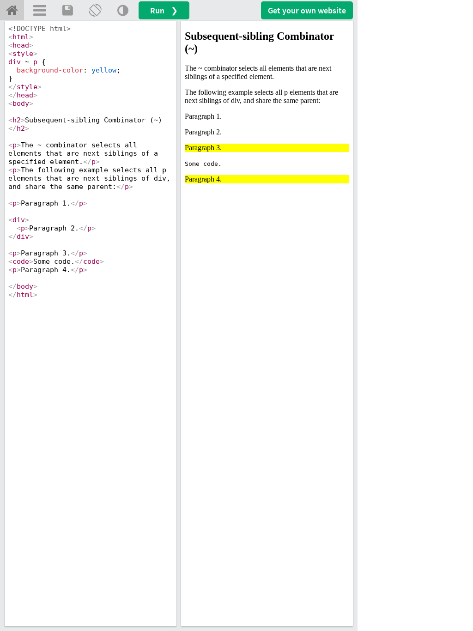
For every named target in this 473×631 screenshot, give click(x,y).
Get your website (307, 10)
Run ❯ (164, 10)
